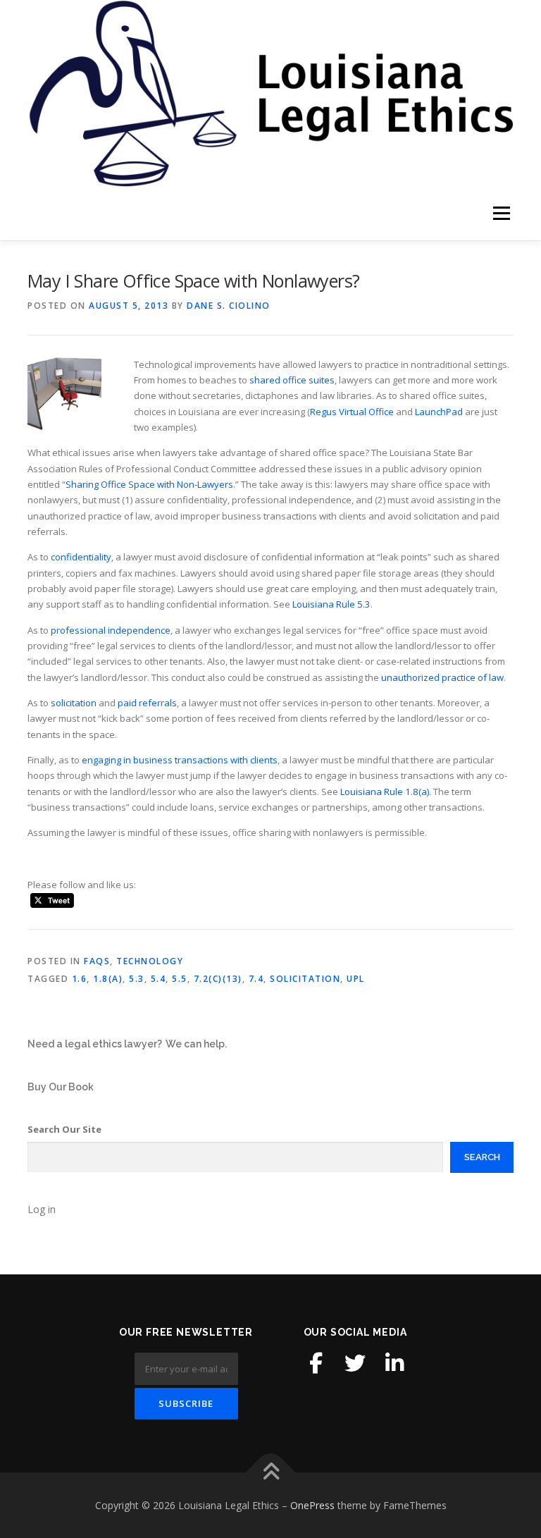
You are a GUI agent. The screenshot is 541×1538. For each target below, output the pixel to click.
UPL (356, 979)
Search (482, 1157)
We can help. (196, 1044)
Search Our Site (64, 1129)
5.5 (179, 979)
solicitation (74, 702)
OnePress (312, 1505)
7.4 (256, 979)
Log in (41, 1209)
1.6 (79, 979)
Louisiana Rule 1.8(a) (384, 791)
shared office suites (292, 380)
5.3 (136, 979)
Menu (501, 213)
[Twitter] (355, 1363)
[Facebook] (315, 1363)
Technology (149, 961)
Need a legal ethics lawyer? (94, 1044)
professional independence (110, 630)
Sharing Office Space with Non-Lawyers (149, 484)
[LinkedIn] (394, 1363)
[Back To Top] (271, 1472)
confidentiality (81, 556)
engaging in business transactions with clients (180, 759)
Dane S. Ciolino (228, 306)
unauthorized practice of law (442, 677)
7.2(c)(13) (218, 979)
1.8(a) (108, 979)
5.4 (158, 979)
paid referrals (147, 702)
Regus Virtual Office (352, 411)
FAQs (97, 961)
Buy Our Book (60, 1087)
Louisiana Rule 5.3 (331, 604)
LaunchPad (439, 411)
